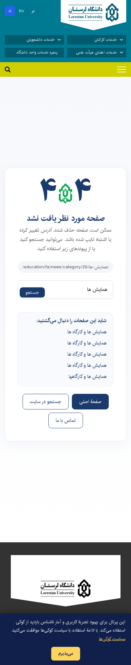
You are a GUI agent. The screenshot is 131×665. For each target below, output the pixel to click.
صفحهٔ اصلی (90, 402)
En (21, 11)
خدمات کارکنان (105, 40)
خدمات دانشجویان (40, 40)
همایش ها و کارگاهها (88, 376)
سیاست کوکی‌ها (112, 639)
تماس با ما (66, 420)
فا (10, 11)
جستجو (32, 292)
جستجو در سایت (45, 402)
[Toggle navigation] (121, 69)
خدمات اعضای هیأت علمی (96, 52)
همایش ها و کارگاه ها (87, 332)
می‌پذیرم (65, 653)
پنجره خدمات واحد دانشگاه (37, 52)
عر (33, 11)
